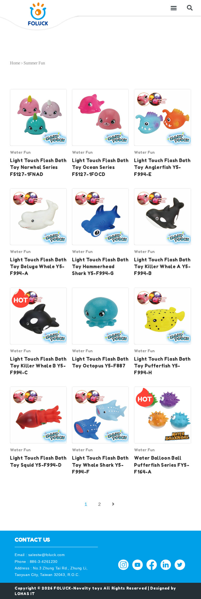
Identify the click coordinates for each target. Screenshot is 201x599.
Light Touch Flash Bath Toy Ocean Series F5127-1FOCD (100, 167)
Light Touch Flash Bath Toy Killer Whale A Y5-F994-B (162, 266)
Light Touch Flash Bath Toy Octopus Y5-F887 (100, 362)
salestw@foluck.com (46, 555)
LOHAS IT (25, 593)
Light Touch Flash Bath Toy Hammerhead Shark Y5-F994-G (100, 266)
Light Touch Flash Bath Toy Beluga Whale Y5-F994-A (38, 266)
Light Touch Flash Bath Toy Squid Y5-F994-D (38, 461)
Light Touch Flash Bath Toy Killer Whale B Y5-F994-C (38, 366)
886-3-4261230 (44, 561)
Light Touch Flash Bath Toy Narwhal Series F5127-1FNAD (38, 167)
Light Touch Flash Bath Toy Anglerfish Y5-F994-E (162, 167)
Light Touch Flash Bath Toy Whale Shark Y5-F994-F (100, 465)
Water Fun (20, 152)
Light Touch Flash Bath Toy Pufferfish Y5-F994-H (162, 366)
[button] (174, 8)
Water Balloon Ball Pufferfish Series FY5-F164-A (161, 465)
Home (15, 63)
